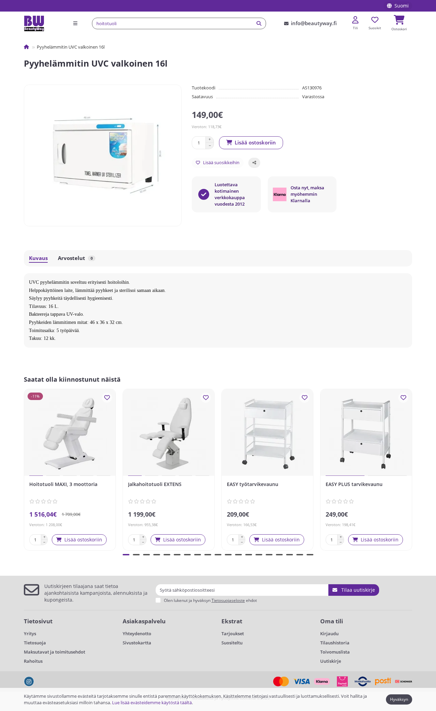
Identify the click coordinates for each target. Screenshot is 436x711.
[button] (25, 468)
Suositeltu (232, 643)
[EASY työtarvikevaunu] (267, 433)
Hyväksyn (399, 699)
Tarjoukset (232, 633)
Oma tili (331, 621)
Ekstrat (231, 621)
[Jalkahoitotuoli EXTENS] (168, 433)
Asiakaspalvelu (144, 621)
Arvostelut (75, 258)
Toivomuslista (335, 652)
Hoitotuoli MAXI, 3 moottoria (63, 484)
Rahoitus (33, 661)
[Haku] (259, 23)
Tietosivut (38, 621)
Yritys (30, 633)
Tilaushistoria (334, 643)
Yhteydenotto (137, 633)
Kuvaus (38, 258)
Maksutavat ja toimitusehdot (54, 652)
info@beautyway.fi (314, 23)
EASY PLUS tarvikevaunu (354, 484)
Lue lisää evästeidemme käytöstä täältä (152, 702)
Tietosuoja (35, 643)
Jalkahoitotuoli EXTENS (155, 484)
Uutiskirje (330, 661)
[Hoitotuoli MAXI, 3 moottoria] (69, 433)
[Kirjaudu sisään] (355, 20)
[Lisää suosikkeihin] (107, 398)
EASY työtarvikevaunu (252, 484)
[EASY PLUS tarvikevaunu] (366, 433)
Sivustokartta (137, 643)
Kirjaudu (329, 633)
